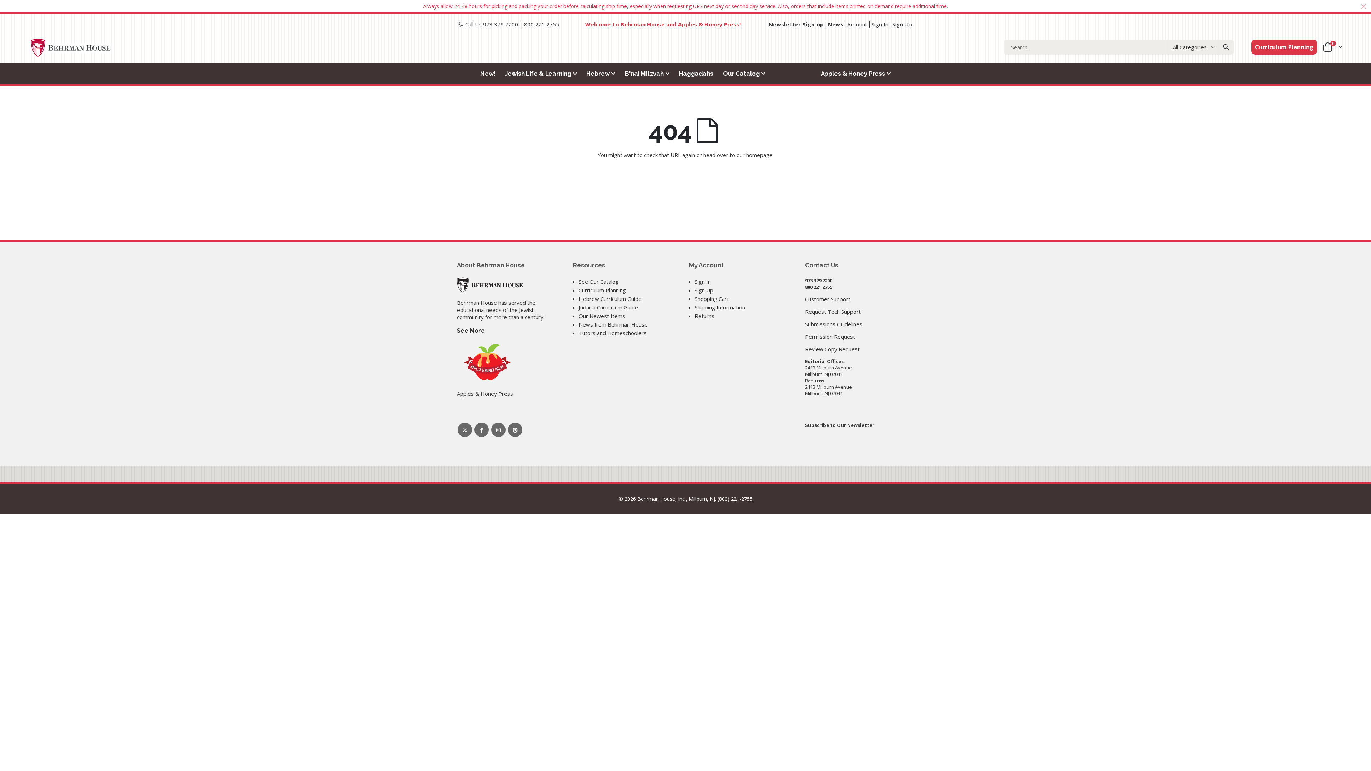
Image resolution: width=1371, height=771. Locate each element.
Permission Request (830, 336)
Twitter (465, 430)
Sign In (880, 24)
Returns (704, 315)
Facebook (481, 430)
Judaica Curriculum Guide (608, 307)
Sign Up (902, 24)
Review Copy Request (832, 349)
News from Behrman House (613, 324)
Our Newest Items (602, 315)
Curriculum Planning (1284, 47)
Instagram (498, 430)
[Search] (1226, 47)
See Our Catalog (599, 281)
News (836, 24)
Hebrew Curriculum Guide (610, 298)
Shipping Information (720, 307)
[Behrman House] (490, 284)
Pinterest (515, 430)
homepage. (760, 154)
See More (471, 330)
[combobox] (1119, 47)
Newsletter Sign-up (796, 24)
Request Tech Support (833, 311)
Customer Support (827, 299)
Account (857, 24)
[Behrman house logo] (71, 48)
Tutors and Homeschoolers (613, 333)
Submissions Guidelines (833, 324)
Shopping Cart (712, 298)
